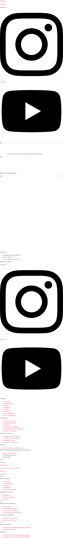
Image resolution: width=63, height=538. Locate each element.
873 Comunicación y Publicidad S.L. (42, 450)
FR (4, 141)
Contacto (3, 4)
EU (1, 141)
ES (6, 141)
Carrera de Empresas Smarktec (9, 468)
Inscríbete (3, 474)
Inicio (1, 459)
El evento (3, 462)
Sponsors (3, 1)
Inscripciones (4, 465)
